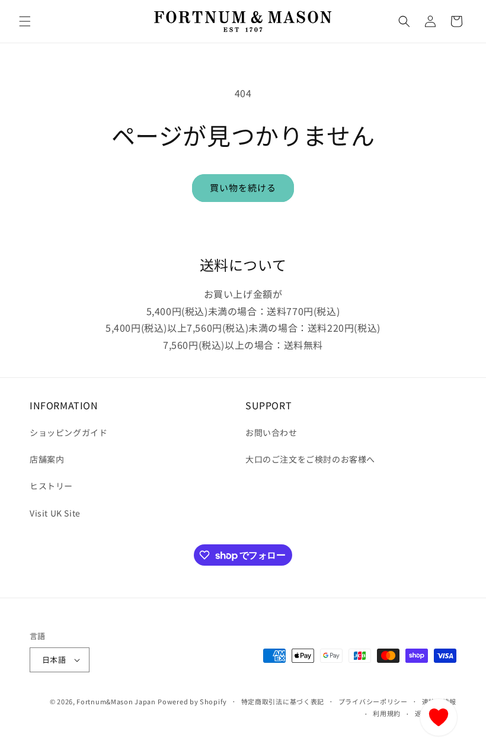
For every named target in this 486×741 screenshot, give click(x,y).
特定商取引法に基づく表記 (282, 701)
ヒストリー (51, 486)
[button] (25, 21)
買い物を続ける (243, 187)
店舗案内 (47, 459)
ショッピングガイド (68, 432)
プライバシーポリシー (373, 701)
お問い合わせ (271, 432)
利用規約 (387, 713)
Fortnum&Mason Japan (115, 701)
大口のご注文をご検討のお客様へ (310, 459)
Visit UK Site (55, 513)
